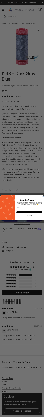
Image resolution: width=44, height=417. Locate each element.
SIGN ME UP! (29, 212)
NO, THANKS (29, 215)
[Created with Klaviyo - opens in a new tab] (22, 221)
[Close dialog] (42, 196)
